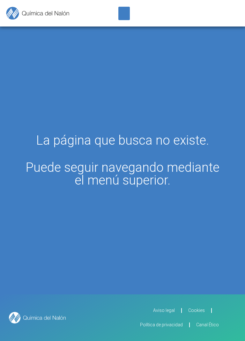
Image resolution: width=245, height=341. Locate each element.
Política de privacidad (161, 324)
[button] (124, 13)
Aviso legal (164, 310)
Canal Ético (207, 324)
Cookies (196, 310)
